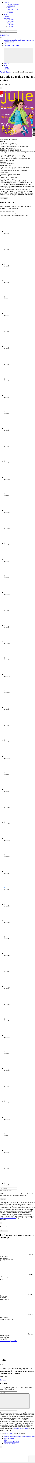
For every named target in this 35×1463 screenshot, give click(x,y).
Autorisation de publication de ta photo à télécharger (19, 40)
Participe (8, 72)
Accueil (2, 72)
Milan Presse (8, 1433)
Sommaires (10, 21)
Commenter (4, 198)
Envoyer (3, 1199)
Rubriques (10, 19)
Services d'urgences (13, 4)
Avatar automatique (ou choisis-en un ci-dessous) (14, 215)
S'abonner (3, 1380)
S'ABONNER (4, 35)
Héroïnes (10, 26)
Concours (10, 12)
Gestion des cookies (9, 1443)
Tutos (9, 7)
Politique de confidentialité (11, 45)
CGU (5, 43)
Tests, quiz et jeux (12, 9)
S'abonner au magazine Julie (8, 1341)
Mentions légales (9, 42)
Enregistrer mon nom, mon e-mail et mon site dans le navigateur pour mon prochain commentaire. (16, 1194)
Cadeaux (10, 11)
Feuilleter (10, 23)
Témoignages (11, 6)
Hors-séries (10, 24)
